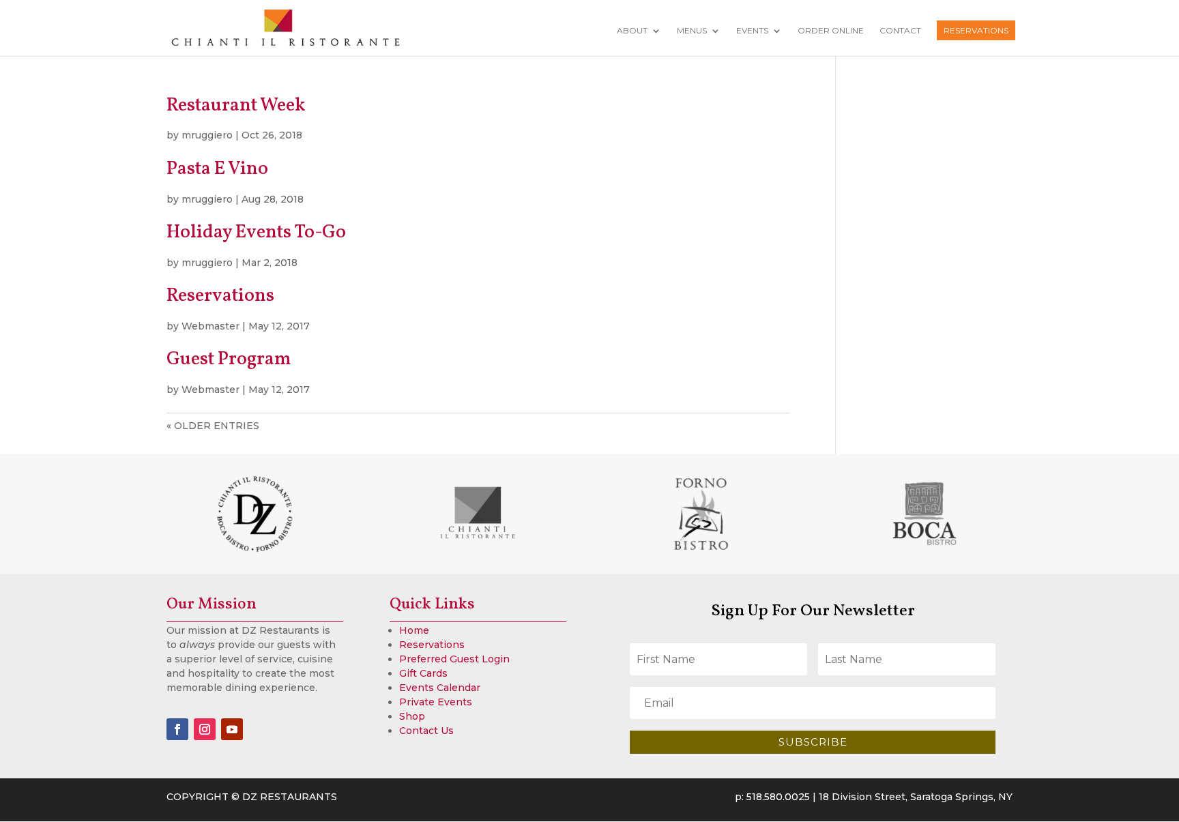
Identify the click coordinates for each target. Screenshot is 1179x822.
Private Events (435, 702)
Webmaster (210, 326)
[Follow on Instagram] (205, 729)
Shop (412, 716)
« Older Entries (212, 426)
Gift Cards (423, 673)
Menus (692, 30)
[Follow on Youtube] (232, 729)
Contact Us (426, 730)
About (632, 30)
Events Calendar (439, 687)
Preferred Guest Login (454, 659)
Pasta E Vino (217, 169)
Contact (900, 30)
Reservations (976, 30)
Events (752, 30)
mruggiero (207, 135)
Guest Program (228, 359)
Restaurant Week (236, 106)
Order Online (831, 30)
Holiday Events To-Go (256, 233)
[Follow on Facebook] (177, 729)
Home (414, 630)
